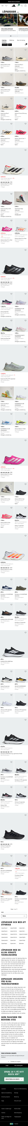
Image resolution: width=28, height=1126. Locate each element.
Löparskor (13, 940)
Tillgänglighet (17, 1116)
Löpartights (22, 937)
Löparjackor (4, 937)
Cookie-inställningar (6, 1108)
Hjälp (2, 1100)
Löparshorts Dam (13, 934)
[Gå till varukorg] (25, 5)
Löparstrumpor (23, 934)
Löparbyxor (4, 928)
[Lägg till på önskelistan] (11, 50)
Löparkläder (13, 928)
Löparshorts (13, 931)
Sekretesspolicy (18, 1112)
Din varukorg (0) (18, 1065)
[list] (14, 40)
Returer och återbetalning (20, 1088)
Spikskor (21, 943)
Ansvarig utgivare (5, 1096)
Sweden (16, 1123)
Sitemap (16, 1092)
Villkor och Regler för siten (6, 1117)
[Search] (22, 5)
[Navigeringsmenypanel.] (2, 5)
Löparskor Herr (22, 931)
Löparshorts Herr (13, 937)
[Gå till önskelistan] (6, 5)
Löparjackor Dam (4, 940)
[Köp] (13, 6)
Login (7, 1065)
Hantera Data (17, 1108)
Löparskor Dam (22, 928)
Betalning (16, 1096)
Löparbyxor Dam (4, 931)
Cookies (3, 1112)
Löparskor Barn (13, 943)
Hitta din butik (17, 1100)
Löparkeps (4, 943)
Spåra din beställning (6, 1092)
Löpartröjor (22, 940)
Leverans (3, 1088)
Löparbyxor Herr (4, 934)
